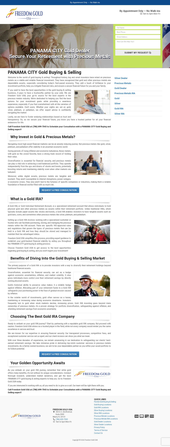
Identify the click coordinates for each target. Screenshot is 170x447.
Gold (50, 18)
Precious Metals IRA (121, 19)
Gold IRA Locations (101, 407)
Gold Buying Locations (102, 405)
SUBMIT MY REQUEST (136, 52)
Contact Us (156, 19)
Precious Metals (99, 19)
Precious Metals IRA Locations (106, 419)
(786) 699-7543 (148, 7)
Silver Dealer (121, 78)
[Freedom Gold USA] (26, 416)
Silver (71, 18)
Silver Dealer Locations (103, 424)
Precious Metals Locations (104, 416)
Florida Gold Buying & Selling (105, 402)
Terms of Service (101, 430)
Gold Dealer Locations (102, 422)
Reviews (141, 18)
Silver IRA (83, 19)
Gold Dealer (120, 88)
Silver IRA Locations (102, 413)
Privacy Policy (99, 427)
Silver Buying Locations (103, 410)
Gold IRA (60, 19)
